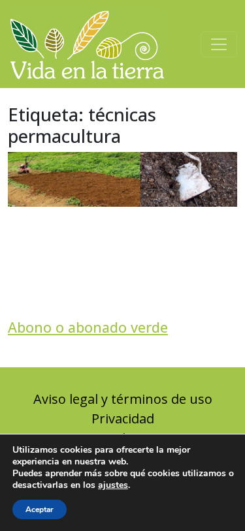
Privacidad (122, 418)
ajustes (113, 485)
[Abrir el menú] (219, 44)
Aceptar (39, 509)
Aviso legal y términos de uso (122, 399)
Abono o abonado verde (88, 327)
